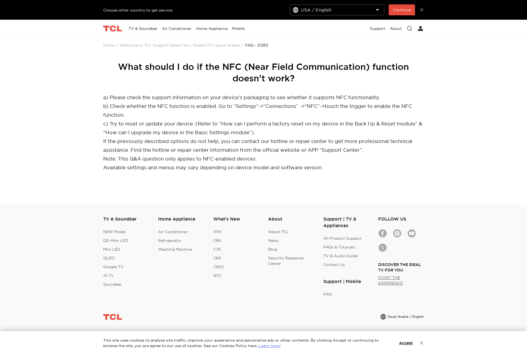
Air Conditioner (173, 231)
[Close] (421, 343)
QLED (108, 258)
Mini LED (111, 249)
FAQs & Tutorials (339, 247)
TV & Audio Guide (340, 255)
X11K (217, 231)
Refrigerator (169, 240)
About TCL (278, 231)
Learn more (270, 345)
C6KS (218, 266)
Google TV (113, 266)
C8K (217, 240)
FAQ (327, 294)
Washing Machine (175, 249)
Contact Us (334, 264)
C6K (217, 258)
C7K (217, 249)
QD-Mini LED (115, 240)
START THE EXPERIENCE (390, 280)
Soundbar (112, 284)
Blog (272, 249)
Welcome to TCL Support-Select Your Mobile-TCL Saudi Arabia (180, 45)
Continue (402, 9)
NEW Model (114, 231)
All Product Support (342, 238)
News (273, 240)
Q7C (217, 275)
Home (108, 45)
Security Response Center (286, 261)
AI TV (108, 275)
